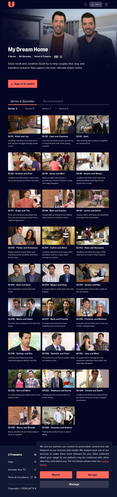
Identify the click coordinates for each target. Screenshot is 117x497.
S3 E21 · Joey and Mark (87, 353)
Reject (56, 475)
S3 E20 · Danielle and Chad (55, 353)
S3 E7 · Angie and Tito (19, 210)
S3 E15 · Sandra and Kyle (88, 284)
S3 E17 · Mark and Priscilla (55, 319)
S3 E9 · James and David (88, 210)
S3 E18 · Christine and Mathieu (91, 319)
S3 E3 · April (82, 136)
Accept (92, 475)
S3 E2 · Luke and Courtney (55, 136)
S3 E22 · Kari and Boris (19, 390)
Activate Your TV (17, 469)
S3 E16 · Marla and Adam (20, 319)
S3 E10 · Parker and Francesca (23, 247)
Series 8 (63, 108)
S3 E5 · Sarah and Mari (53, 173)
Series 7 (46, 108)
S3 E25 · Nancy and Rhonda (21, 427)
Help (10, 462)
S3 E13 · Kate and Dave (19, 284)
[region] (74, 467)
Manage (74, 484)
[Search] (85, 4)
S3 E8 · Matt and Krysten (54, 210)
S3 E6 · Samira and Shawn (89, 173)
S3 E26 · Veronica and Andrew (57, 427)
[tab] (53, 101)
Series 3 (12, 108)
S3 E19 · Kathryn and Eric (20, 353)
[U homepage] (11, 4)
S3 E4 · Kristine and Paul (20, 173)
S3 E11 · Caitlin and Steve (54, 247)
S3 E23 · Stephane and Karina (56, 390)
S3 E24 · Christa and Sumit (89, 390)
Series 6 (29, 108)
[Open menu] (106, 4)
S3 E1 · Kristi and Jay (18, 136)
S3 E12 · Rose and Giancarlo (90, 247)
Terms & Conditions (18, 477)
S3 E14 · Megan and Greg (54, 284)
